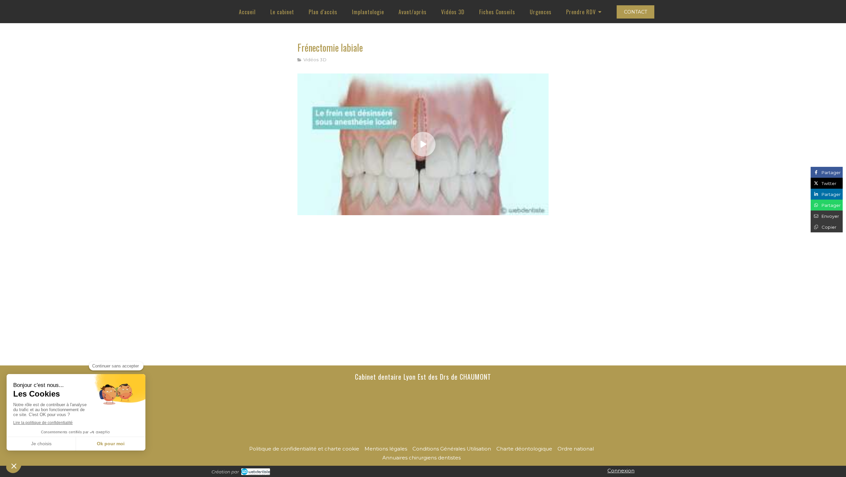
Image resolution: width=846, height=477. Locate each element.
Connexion (620, 470)
